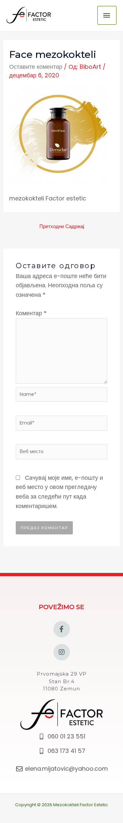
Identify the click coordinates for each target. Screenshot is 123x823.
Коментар (31, 313)
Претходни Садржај (61, 226)
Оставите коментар (35, 67)
